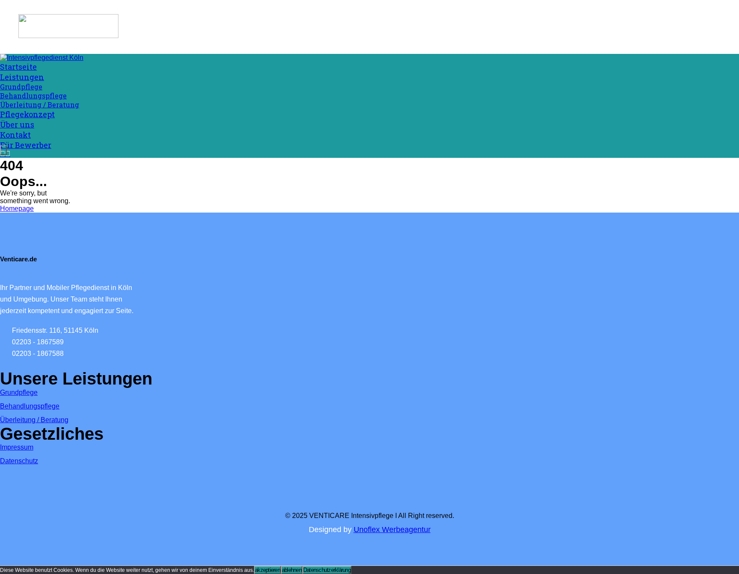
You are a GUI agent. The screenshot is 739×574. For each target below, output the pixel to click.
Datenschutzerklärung (327, 570)
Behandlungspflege (29, 406)
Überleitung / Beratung (34, 419)
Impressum (16, 447)
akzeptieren (267, 570)
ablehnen (292, 570)
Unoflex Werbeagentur (392, 529)
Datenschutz (19, 461)
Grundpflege (19, 392)
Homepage (17, 208)
